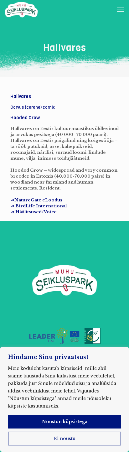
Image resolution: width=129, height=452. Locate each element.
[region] (64, 399)
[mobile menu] (120, 9)
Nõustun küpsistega (64, 421)
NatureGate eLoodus (38, 200)
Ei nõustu (64, 438)
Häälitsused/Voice (35, 212)
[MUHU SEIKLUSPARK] (21, 9)
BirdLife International (40, 206)
